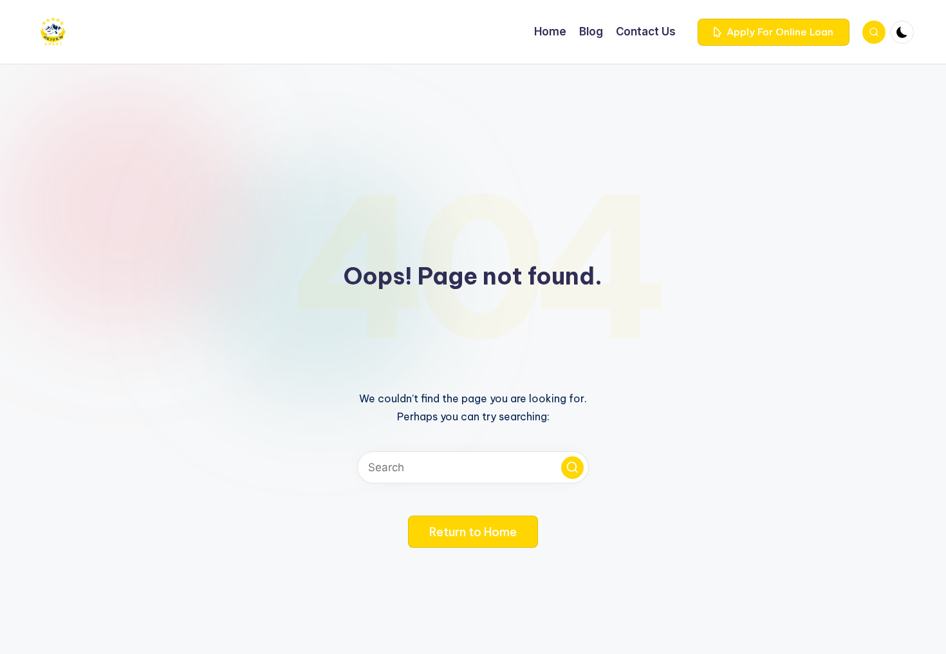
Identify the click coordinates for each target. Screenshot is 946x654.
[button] (773, 32)
